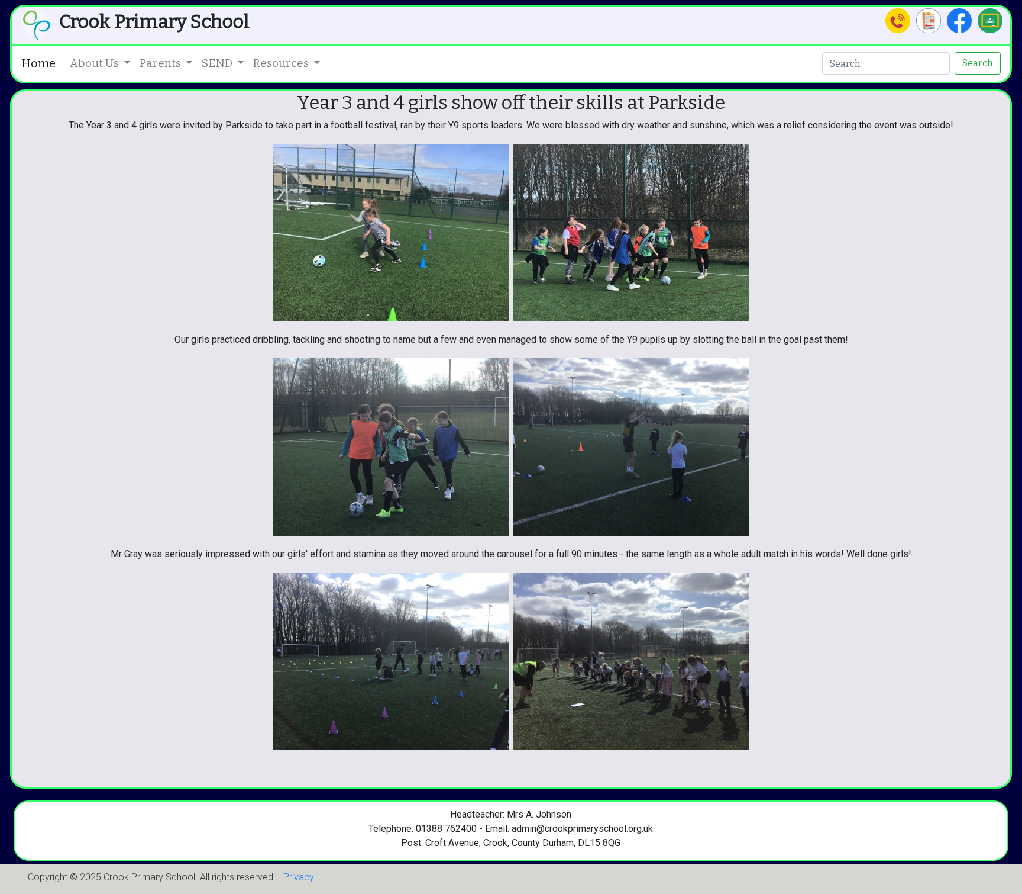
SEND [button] (218, 63)
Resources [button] (282, 63)
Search (977, 63)
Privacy (298, 877)
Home (38, 63)
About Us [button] (95, 63)
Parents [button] (161, 63)
